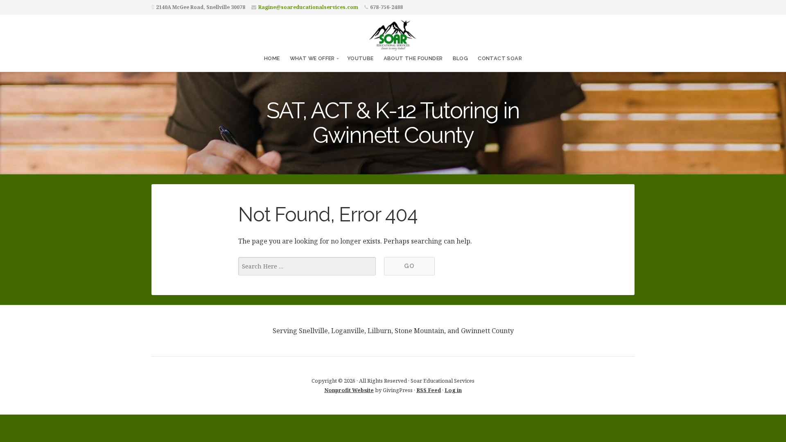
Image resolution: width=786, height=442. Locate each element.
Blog (460, 58)
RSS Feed (428, 390)
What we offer (312, 58)
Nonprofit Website (349, 390)
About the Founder (413, 58)
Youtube (360, 58)
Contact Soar (500, 58)
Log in (453, 390)
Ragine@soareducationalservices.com (308, 7)
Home (272, 58)
